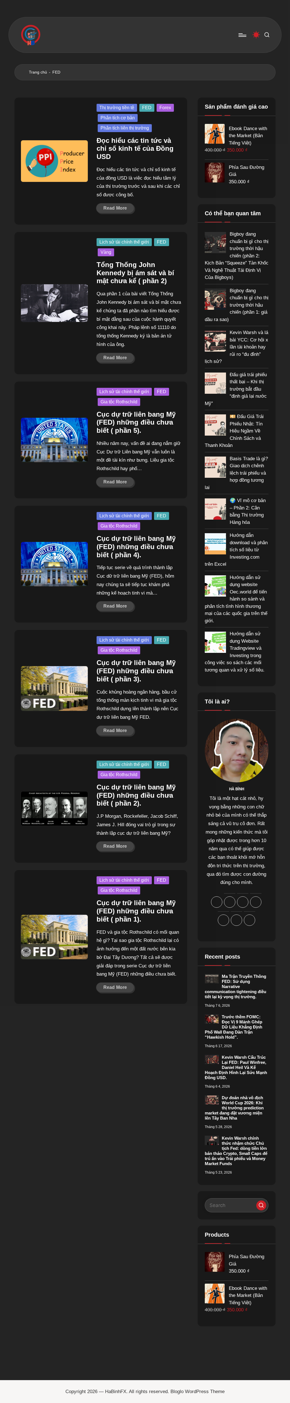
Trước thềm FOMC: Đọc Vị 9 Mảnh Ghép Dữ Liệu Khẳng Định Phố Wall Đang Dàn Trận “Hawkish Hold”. (233, 1027)
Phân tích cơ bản (118, 117)
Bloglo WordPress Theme (197, 1391)
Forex (165, 107)
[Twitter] (236, 920)
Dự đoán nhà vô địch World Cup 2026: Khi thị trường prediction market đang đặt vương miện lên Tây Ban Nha (234, 1107)
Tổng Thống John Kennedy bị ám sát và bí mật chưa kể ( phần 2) (135, 273)
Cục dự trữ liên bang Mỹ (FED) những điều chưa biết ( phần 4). (136, 547)
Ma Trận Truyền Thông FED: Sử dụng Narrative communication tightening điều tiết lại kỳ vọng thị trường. (235, 986)
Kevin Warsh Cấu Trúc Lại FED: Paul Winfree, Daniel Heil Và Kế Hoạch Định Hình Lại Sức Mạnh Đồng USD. (236, 1067)
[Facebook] (216, 902)
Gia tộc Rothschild (119, 401)
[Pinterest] (223, 920)
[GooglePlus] (229, 902)
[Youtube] (249, 920)
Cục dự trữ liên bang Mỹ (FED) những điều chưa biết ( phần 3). (136, 671)
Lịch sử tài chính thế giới (124, 242)
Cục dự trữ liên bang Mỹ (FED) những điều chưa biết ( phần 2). (136, 795)
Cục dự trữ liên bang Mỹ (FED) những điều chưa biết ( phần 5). (136, 422)
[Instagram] (242, 902)
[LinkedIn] (255, 902)
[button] (261, 1205)
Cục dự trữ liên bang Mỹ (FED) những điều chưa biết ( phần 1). (136, 911)
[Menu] (242, 35)
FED (147, 107)
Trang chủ (38, 72)
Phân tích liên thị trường (125, 128)
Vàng (106, 252)
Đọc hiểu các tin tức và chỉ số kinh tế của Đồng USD (135, 149)
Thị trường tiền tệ (116, 107)
